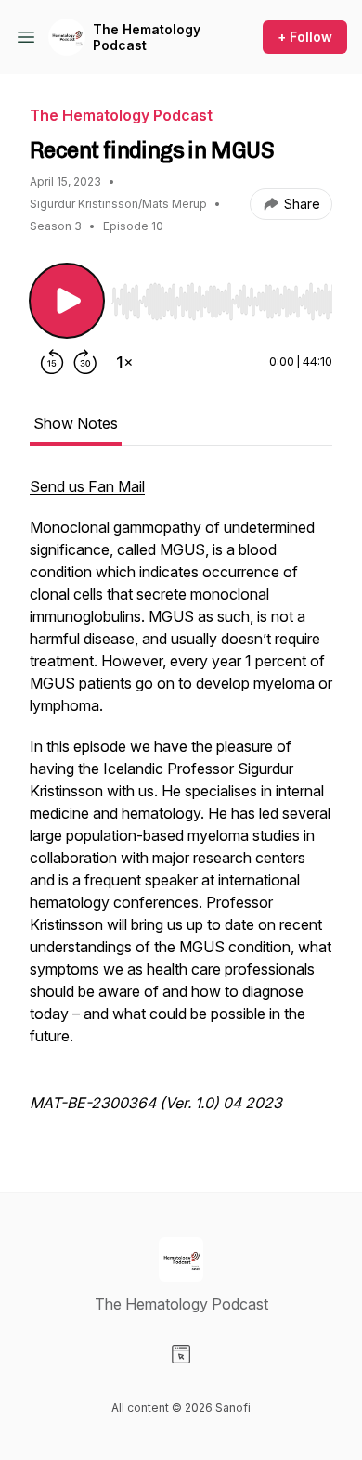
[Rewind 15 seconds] (52, 362)
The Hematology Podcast (146, 37)
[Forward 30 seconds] (85, 362)
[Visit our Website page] (181, 1354)
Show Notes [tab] (75, 423)
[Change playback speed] (124, 362)
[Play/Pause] (67, 301)
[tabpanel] (181, 803)
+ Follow (305, 37)
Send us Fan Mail (87, 486)
